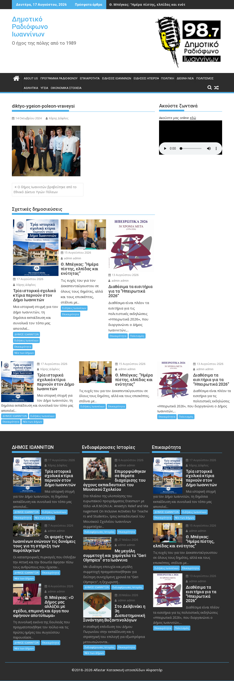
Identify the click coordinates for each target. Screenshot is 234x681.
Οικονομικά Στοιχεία (66, 88)
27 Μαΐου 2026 (128, 540)
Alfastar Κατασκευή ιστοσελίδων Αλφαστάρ (127, 670)
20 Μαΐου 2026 (128, 595)
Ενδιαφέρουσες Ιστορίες (99, 531)
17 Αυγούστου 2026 (29, 279)
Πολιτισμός (205, 78)
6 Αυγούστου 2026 (60, 586)
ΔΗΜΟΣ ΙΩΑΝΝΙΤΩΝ (26, 334)
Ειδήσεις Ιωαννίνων (116, 78)
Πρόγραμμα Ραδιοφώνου (58, 78)
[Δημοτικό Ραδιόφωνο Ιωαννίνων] (16, 77)
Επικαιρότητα (90, 78)
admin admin (72, 258)
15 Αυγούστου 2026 (77, 253)
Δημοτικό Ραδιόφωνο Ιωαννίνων (30, 26)
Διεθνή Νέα (185, 78)
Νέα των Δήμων (24, 352)
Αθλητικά (31, 88)
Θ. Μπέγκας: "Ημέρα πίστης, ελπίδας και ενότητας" (152, 4)
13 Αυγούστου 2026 (124, 275)
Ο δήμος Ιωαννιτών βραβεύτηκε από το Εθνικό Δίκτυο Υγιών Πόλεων (45, 189)
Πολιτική (167, 78)
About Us (31, 78)
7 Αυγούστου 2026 (60, 526)
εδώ (193, 117)
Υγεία (44, 88)
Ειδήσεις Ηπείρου (146, 78)
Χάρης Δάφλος (58, 118)
